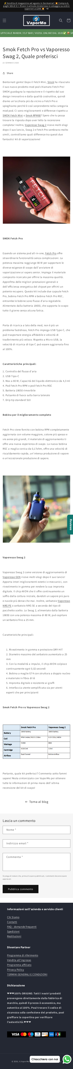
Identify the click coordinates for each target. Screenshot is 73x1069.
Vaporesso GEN (12, 577)
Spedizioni (13, 931)
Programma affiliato (19, 964)
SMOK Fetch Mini (13, 115)
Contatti (12, 922)
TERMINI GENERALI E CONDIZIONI (27, 974)
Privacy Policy (15, 969)
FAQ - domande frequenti (22, 926)
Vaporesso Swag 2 (35, 125)
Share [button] (10, 73)
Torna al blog (38, 802)
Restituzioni (14, 936)
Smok (50, 82)
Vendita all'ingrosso (19, 960)
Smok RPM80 (33, 115)
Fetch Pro (50, 253)
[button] (4, 20)
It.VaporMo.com (26, 1061)
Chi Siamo (13, 917)
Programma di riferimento (22, 955)
